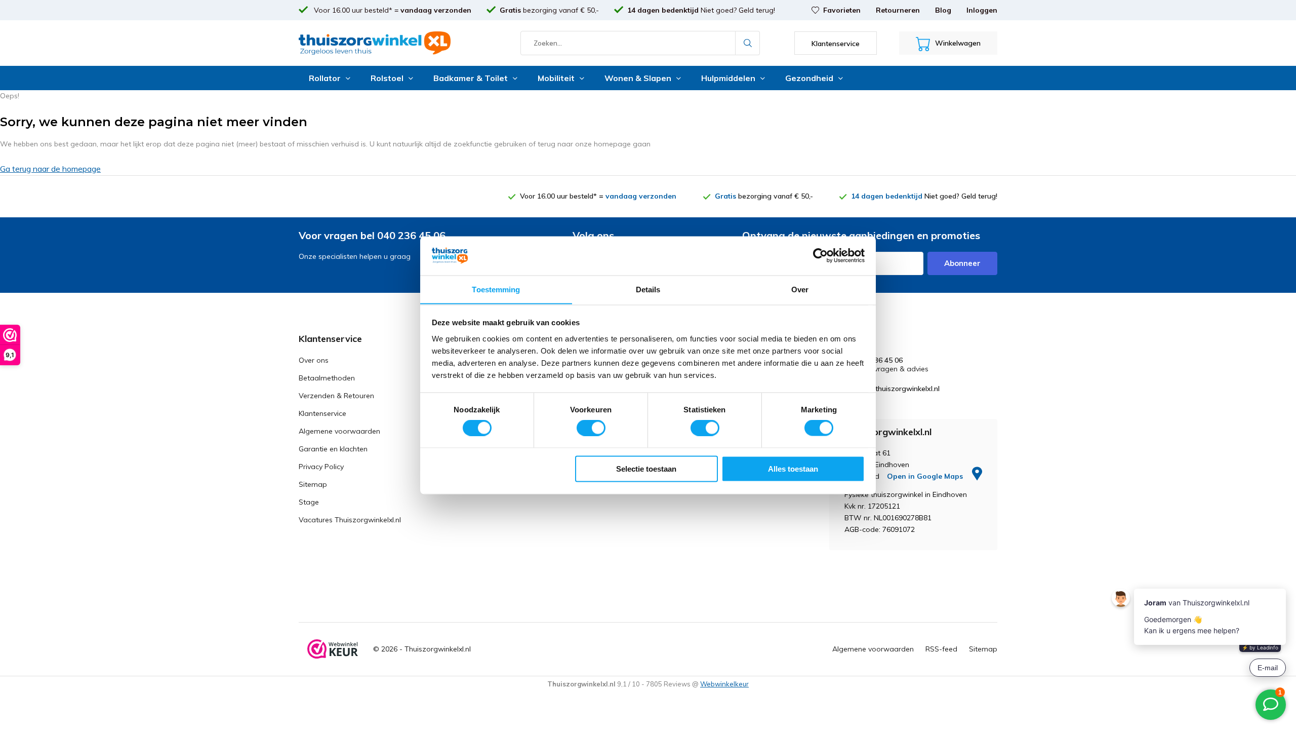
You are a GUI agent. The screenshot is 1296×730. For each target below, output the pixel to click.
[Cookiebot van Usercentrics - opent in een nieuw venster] (820, 255)
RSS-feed (941, 649)
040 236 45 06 (879, 360)
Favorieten (842, 10)
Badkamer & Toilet (470, 78)
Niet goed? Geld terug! (701, 10)
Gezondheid (809, 78)
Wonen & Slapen (637, 78)
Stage (309, 502)
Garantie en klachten (333, 448)
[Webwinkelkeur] (333, 649)
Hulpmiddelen (728, 78)
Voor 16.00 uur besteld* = (391, 10)
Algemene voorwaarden (339, 431)
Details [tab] (648, 289)
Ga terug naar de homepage (50, 169)
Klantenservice (322, 413)
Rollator (325, 78)
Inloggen (981, 10)
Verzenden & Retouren (336, 395)
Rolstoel (387, 78)
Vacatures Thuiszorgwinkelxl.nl (350, 519)
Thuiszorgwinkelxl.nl (437, 649)
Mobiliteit (556, 78)
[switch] (591, 428)
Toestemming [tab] (496, 289)
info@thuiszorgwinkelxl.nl (898, 389)
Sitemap (313, 484)
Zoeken (748, 43)
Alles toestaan (793, 468)
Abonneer (962, 263)
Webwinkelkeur (724, 684)
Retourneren (898, 10)
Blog (943, 10)
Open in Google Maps (926, 476)
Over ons (314, 360)
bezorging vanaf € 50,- (549, 10)
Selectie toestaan (646, 468)
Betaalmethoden (327, 377)
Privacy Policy (321, 466)
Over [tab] (799, 289)
